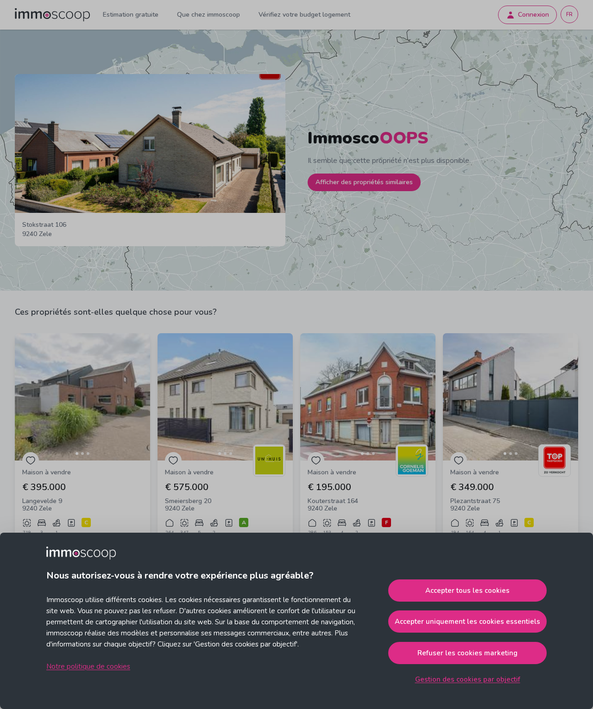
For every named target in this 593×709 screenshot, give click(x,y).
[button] (82, 396)
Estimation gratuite (130, 14)
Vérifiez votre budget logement (304, 14)
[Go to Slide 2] (82, 453)
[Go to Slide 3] (88, 453)
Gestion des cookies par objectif (467, 679)
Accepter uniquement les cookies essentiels (467, 621)
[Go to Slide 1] (77, 453)
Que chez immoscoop (208, 14)
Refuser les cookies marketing (467, 653)
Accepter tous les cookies (467, 590)
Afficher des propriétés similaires (364, 182)
